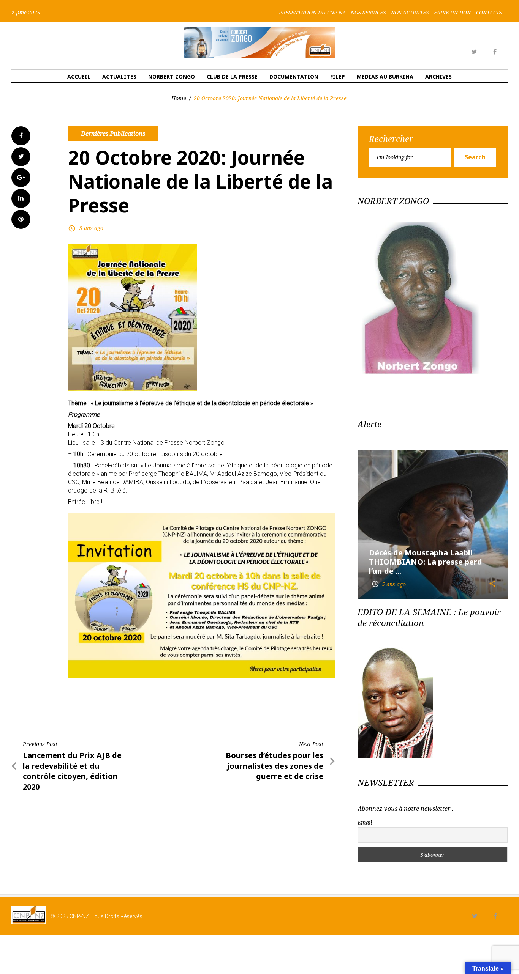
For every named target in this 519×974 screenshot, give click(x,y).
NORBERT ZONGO (171, 76)
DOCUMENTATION (293, 76)
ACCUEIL (78, 76)
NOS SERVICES (368, 12)
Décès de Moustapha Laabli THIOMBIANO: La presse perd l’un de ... (425, 562)
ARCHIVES (438, 76)
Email (365, 822)
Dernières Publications (113, 133)
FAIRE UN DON (452, 12)
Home (178, 98)
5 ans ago (91, 227)
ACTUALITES (119, 76)
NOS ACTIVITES (410, 12)
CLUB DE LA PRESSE (232, 76)
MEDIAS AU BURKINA (385, 76)
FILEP (337, 76)
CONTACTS (489, 12)
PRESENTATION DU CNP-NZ (312, 12)
